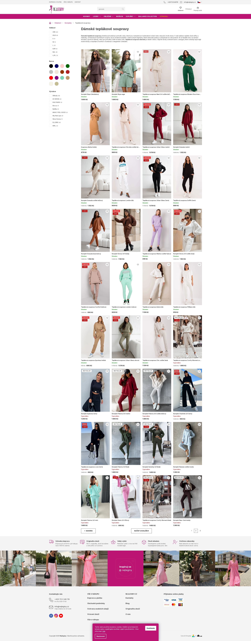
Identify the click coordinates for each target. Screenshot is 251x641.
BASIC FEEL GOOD (60, 112)
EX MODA (57, 99)
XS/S (55, 35)
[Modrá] (57, 66)
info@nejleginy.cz (62, 606)
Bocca (55, 106)
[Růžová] (62, 66)
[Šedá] (51, 72)
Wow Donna (57, 119)
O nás (128, 614)
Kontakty (129, 598)
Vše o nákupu (68, 2)
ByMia (55, 109)
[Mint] (62, 78)
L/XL (55, 55)
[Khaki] (57, 84)
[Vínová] (68, 72)
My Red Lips (58, 116)
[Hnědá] (62, 72)
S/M (55, 49)
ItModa (56, 96)
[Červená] (51, 78)
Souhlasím (151, 628)
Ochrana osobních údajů (98, 609)
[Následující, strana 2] (196, 531)
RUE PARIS (57, 102)
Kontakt (78, 2)
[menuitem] (87, 16)
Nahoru (89, 531)
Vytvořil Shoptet (186, 636)
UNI (55, 32)
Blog (127, 603)
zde (103, 631)
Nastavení (101, 636)
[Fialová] (57, 78)
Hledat (123, 9)
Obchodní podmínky (96, 603)
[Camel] (68, 78)
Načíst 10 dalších (141, 531)
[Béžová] (57, 72)
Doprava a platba (55, 2)
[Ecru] (51, 84)
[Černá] (51, 66)
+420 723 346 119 (62, 599)
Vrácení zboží (93, 614)
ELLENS (56, 122)
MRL (55, 126)
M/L (55, 52)
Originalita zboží (133, 609)
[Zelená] (68, 66)
